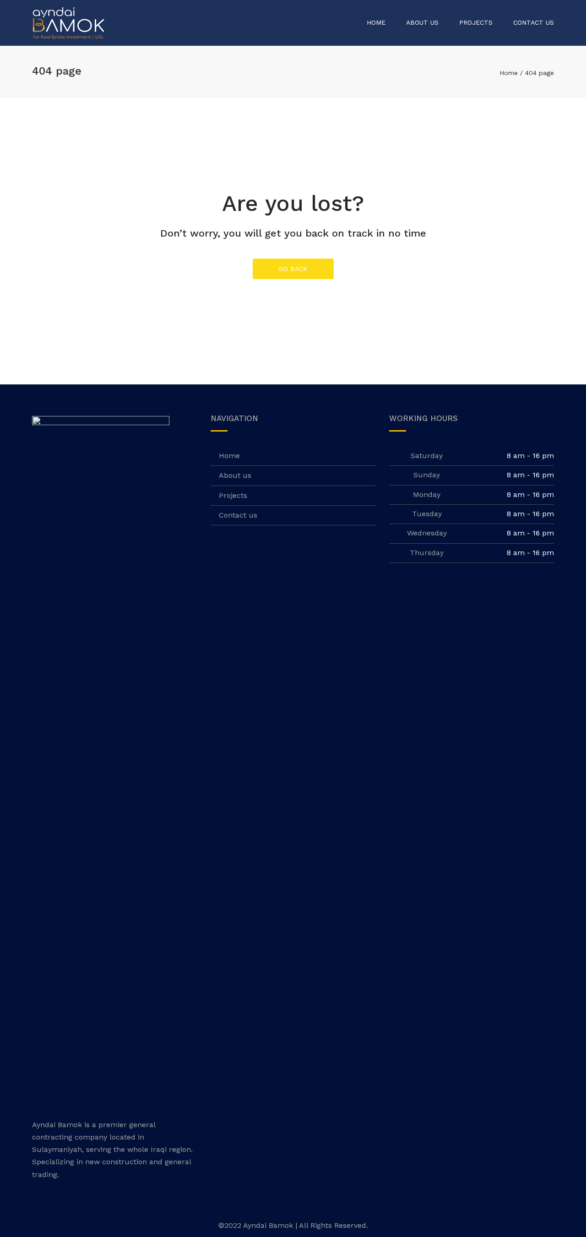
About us (422, 22)
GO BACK (293, 268)
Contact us (533, 22)
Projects (476, 22)
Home (376, 22)
